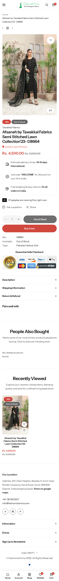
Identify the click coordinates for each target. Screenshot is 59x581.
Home (5, 14)
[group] (29, 74)
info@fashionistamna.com (15, 503)
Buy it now (29, 228)
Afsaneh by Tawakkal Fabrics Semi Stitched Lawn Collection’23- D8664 (15, 442)
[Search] (46, 5)
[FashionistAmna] (29, 5)
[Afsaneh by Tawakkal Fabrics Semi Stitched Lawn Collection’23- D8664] (15, 415)
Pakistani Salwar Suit (27, 245)
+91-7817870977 (10, 499)
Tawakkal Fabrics (11, 127)
